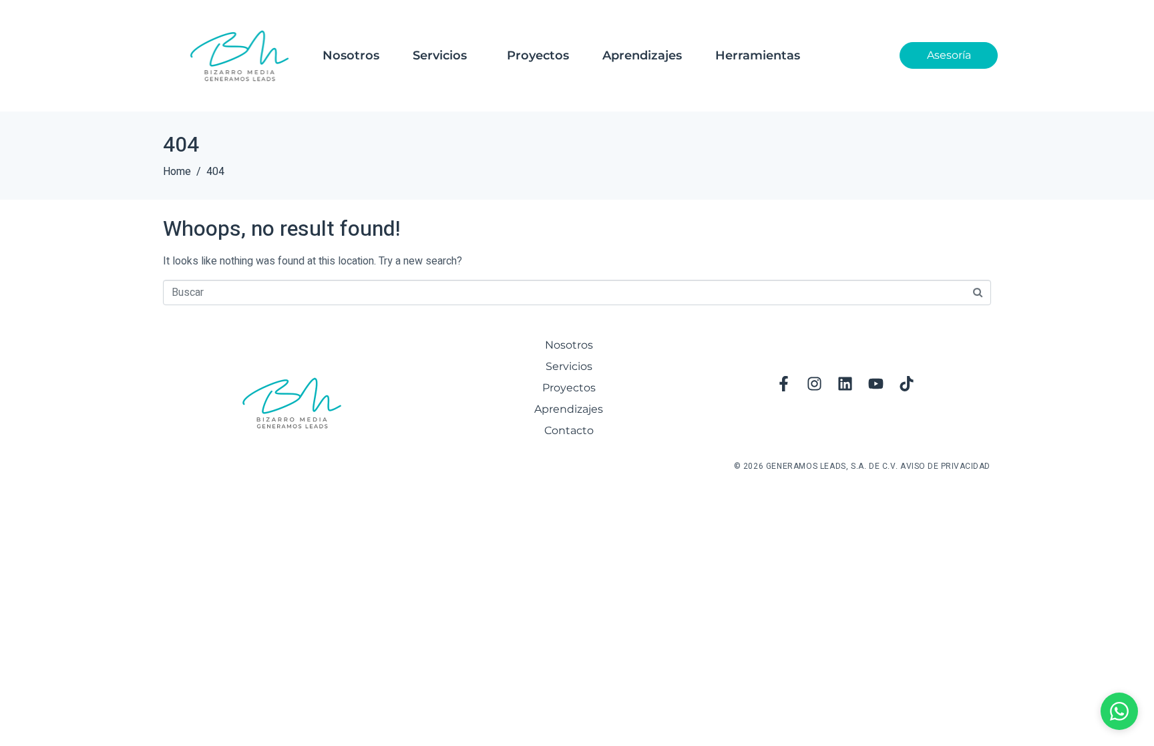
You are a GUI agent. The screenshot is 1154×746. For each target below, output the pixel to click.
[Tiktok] (907, 383)
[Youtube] (876, 383)
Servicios (440, 55)
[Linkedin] (845, 383)
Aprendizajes (642, 55)
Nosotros (351, 55)
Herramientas (757, 55)
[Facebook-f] (784, 383)
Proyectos (538, 55)
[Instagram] (814, 383)
